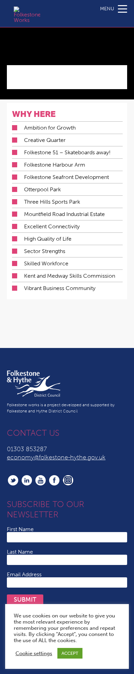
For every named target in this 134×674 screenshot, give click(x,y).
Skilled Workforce (46, 263)
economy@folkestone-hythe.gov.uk (56, 457)
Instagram (68, 480)
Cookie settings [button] (33, 653)
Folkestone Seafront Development (66, 177)
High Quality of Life (47, 239)
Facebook (54, 480)
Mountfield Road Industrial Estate (64, 214)
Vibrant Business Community (60, 288)
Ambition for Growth (50, 127)
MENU (107, 9)
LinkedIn (27, 480)
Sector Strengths (44, 251)
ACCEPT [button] (70, 653)
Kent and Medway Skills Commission (69, 276)
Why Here (34, 114)
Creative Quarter (45, 140)
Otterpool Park (42, 189)
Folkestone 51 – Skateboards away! (67, 152)
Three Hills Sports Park (52, 201)
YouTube (40, 480)
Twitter (13, 480)
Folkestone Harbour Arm (54, 164)
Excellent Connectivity (52, 226)
